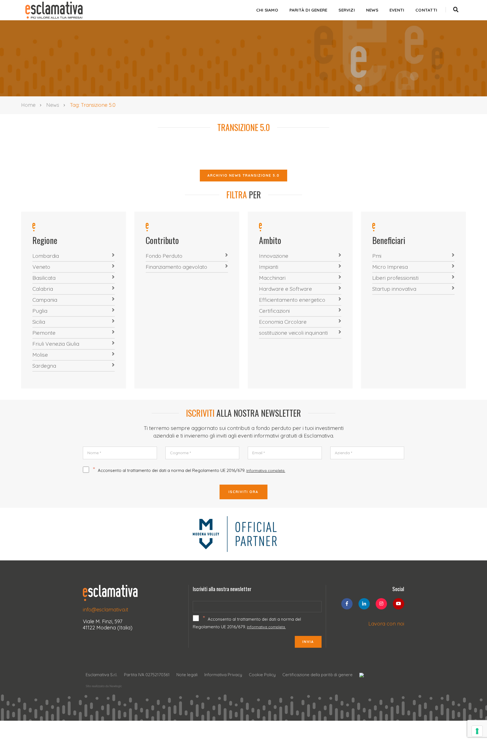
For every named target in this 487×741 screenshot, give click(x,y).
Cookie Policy (262, 674)
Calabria (42, 288)
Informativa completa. (265, 470)
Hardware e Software (285, 288)
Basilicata (44, 277)
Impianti (268, 266)
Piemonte (44, 332)
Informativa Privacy (223, 674)
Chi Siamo (267, 10)
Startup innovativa (394, 288)
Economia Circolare (283, 321)
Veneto (41, 266)
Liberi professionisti (395, 277)
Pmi (376, 255)
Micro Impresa (390, 266)
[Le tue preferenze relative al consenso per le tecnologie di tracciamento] (477, 731)
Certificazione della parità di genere (317, 674)
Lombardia (45, 255)
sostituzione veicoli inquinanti (293, 332)
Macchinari (272, 277)
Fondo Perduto (164, 255)
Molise (40, 354)
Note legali (187, 674)
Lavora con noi (386, 623)
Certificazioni (274, 310)
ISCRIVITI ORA (243, 492)
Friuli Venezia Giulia (55, 343)
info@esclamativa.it (105, 609)
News (372, 10)
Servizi (346, 10)
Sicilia (38, 321)
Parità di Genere (308, 10)
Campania (44, 299)
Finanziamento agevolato (176, 266)
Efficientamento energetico (292, 299)
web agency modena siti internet (104, 686)
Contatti (426, 10)
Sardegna (44, 365)
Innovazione (273, 255)
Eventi (396, 10)
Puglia (39, 310)
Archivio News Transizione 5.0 (243, 175)
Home (28, 105)
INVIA (308, 642)
